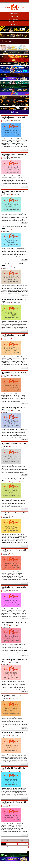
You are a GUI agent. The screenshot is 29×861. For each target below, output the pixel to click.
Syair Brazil (22, 481)
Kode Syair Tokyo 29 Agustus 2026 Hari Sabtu (13, 408)
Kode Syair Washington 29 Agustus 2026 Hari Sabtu (13, 802)
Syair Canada (6, 231)
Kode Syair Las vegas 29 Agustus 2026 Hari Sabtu (13, 513)
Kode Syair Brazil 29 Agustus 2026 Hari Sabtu (13, 479)
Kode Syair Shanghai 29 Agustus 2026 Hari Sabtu (14, 660)
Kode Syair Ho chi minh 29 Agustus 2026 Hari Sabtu (13, 623)
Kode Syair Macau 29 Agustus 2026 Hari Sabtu (13, 373)
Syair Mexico (5, 304)
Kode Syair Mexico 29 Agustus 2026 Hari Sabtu (13, 300)
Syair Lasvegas (6, 517)
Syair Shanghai (6, 664)
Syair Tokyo (5, 412)
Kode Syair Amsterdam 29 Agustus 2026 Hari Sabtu (13, 550)
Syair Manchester (7, 700)
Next (8, 846)
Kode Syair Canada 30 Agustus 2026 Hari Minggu (13, 227)
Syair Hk (4, 339)
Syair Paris (5, 268)
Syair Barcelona (6, 121)
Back (22, 840)
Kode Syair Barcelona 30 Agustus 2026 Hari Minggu (13, 117)
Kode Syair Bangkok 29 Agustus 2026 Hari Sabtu (14, 587)
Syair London (6, 447)
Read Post (24, 150)
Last (22, 846)
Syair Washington (6, 806)
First (8, 840)
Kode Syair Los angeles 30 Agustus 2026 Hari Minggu (13, 155)
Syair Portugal (6, 195)
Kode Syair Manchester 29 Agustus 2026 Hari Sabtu (13, 696)
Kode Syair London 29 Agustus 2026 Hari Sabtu (13, 444)
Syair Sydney (6, 737)
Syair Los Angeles (7, 158)
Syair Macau (5, 376)
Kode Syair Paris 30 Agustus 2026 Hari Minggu (13, 264)
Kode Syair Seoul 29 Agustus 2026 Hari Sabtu (13, 768)
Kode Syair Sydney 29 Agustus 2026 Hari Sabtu (13, 733)
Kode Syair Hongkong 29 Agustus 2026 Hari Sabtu (13, 335)
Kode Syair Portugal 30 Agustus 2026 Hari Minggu (14, 192)
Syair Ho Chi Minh (7, 627)
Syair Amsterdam (6, 554)
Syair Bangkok (6, 591)
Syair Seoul (23, 771)
